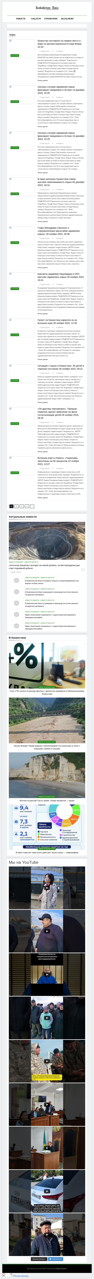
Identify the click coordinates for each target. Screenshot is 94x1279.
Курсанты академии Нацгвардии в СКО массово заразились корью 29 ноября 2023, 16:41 (61, 277)
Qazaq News (67, 19)
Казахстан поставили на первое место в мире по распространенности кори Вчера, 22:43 (60, 43)
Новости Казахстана (47, 687)
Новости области (31, 562)
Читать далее (43, 80)
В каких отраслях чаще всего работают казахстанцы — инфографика (47, 852)
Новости (20, 19)
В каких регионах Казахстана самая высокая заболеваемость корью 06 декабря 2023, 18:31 (61, 182)
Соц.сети (36, 19)
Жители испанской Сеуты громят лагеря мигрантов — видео (47, 801)
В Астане (14, 55)
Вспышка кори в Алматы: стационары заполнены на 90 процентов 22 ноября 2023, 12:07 (58, 461)
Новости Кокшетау (16, 562)
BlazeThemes (61, 1269)
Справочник (50, 19)
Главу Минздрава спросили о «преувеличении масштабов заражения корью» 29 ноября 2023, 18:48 (59, 231)
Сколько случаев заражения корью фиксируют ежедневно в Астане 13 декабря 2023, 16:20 (61, 90)
